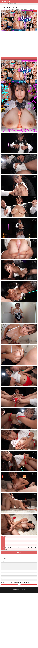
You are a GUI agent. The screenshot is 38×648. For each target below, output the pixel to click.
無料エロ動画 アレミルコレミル (7, 1)
